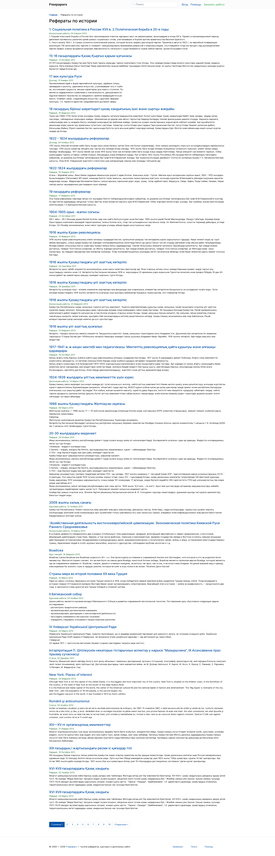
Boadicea (56, 550)
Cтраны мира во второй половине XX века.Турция (88, 574)
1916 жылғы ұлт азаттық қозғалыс (75, 326)
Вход (185, 4)
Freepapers (71, 847)
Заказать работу (214, 4)
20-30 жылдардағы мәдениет (72, 433)
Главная (53, 15)
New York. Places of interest (70, 675)
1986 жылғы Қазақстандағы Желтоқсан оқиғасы (87, 404)
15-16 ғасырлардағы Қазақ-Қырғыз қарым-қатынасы (90, 56)
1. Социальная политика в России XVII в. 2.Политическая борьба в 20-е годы (109, 29)
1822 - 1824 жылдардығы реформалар (79, 138)
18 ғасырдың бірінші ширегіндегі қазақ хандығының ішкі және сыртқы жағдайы (111, 109)
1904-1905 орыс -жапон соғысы (74, 212)
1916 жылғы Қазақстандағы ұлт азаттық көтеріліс (88, 262)
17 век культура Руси (65, 76)
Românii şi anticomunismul (69, 701)
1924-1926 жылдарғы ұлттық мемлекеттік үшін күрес (91, 377)
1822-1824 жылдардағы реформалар (78, 168)
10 (109, 824)
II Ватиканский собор (65, 594)
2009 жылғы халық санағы (70, 502)
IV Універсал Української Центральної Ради (82, 627)
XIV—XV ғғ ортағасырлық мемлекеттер (80, 725)
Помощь (195, 4)
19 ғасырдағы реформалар (70, 192)
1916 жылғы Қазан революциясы (74, 232)
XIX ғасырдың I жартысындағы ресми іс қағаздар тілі (90, 748)
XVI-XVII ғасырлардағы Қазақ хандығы (79, 768)
